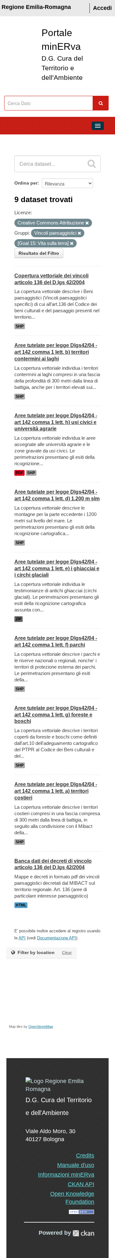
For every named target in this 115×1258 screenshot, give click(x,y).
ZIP (18, 619)
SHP (20, 326)
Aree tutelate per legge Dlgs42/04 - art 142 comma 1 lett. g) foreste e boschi (55, 714)
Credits (85, 1155)
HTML (21, 905)
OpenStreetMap (40, 1026)
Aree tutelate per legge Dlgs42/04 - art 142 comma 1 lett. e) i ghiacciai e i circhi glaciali (56, 568)
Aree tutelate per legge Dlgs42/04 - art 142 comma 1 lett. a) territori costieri (55, 791)
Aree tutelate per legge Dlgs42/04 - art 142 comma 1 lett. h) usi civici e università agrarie (55, 422)
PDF (19, 473)
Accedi (102, 8)
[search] (92, 164)
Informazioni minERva (66, 1174)
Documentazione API (56, 938)
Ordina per (25, 183)
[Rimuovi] (87, 223)
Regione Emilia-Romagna (36, 7)
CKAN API (81, 1184)
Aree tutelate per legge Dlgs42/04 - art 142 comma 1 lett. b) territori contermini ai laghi (55, 352)
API (22, 938)
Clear (67, 953)
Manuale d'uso (75, 1165)
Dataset (17, 140)
